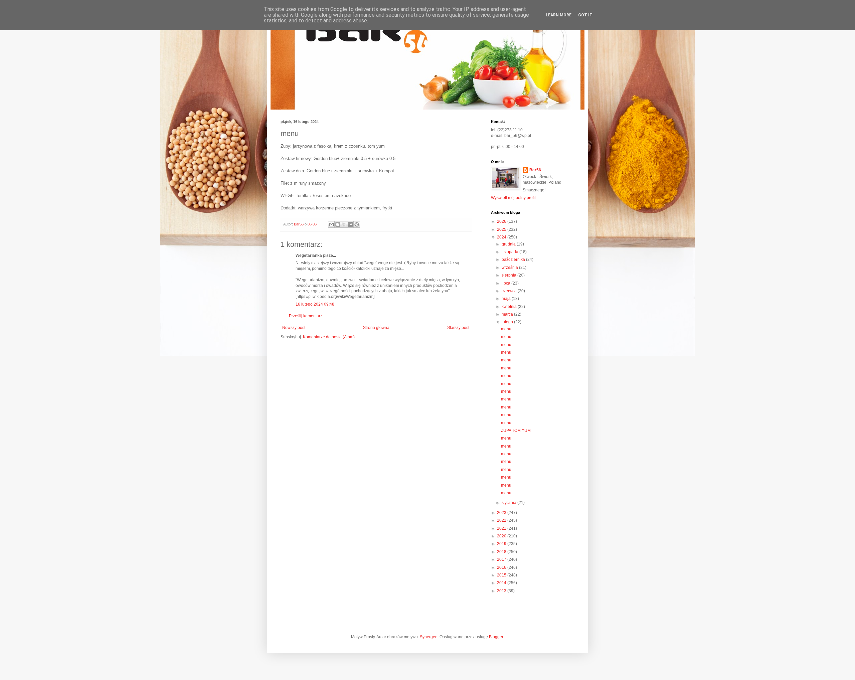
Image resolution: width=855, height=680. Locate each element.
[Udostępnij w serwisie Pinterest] (356, 224)
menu (506, 329)
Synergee (429, 637)
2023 (502, 512)
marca (508, 314)
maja (507, 298)
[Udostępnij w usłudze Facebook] (350, 224)
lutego (508, 322)
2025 (502, 229)
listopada (510, 251)
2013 (502, 590)
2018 (502, 551)
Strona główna (376, 327)
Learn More (558, 15)
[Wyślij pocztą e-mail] (331, 224)
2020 (502, 536)
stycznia (509, 502)
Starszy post (458, 327)
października (514, 259)
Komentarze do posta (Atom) (329, 337)
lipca (506, 283)
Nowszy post (293, 327)
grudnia (509, 244)
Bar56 (535, 170)
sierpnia (509, 275)
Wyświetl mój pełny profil (513, 197)
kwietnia (510, 306)
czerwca (510, 291)
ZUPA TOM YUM (516, 430)
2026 (502, 221)
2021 (502, 528)
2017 (502, 559)
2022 (502, 520)
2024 (502, 237)
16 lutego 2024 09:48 (315, 304)
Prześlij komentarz (305, 316)
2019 (502, 543)
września (510, 267)
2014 (502, 582)
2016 (502, 567)
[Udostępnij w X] (344, 224)
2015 (502, 575)
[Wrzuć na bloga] (337, 224)
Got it (585, 15)
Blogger (496, 637)
